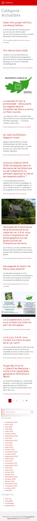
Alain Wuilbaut (17, 155)
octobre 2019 (10, 488)
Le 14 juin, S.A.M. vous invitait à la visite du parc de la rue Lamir (17, 340)
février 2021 (9, 472)
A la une (27, 40)
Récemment (10, 506)
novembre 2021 (11, 463)
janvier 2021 (9, 474)
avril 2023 (9, 445)
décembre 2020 (11, 477)
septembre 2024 (11, 436)
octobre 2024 (10, 434)
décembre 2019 (11, 484)
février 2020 (10, 481)
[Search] (32, 412)
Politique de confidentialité (11, 516)
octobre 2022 (10, 454)
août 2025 (9, 424)
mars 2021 (9, 470)
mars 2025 (9, 431)
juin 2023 (8, 443)
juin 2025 (8, 427)
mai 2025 (8, 429)
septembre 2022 (11, 456)
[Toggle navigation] (33, 2)
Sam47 (20, 40)
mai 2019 (8, 490)
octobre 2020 (10, 479)
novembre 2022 (11, 452)
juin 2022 (8, 461)
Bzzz (20, 518)
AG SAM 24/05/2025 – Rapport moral (15, 136)
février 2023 (9, 449)
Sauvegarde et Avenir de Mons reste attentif (16, 267)
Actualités (6, 42)
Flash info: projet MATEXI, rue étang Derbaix (17, 24)
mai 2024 (8, 438)
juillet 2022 (9, 459)
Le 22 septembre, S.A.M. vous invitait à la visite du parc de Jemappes (17, 322)
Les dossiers (9, 503)
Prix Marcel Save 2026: (15, 50)
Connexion (26, 518)
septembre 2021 (11, 465)
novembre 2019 (11, 486)
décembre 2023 (11, 440)
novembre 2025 (11, 422)
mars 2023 (9, 447)
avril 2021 (8, 468)
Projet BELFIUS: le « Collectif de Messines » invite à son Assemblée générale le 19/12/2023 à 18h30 (16, 371)
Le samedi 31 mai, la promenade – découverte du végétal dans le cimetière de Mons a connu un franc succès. (18, 106)
